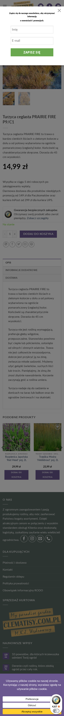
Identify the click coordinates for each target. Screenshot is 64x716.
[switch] (56, 711)
